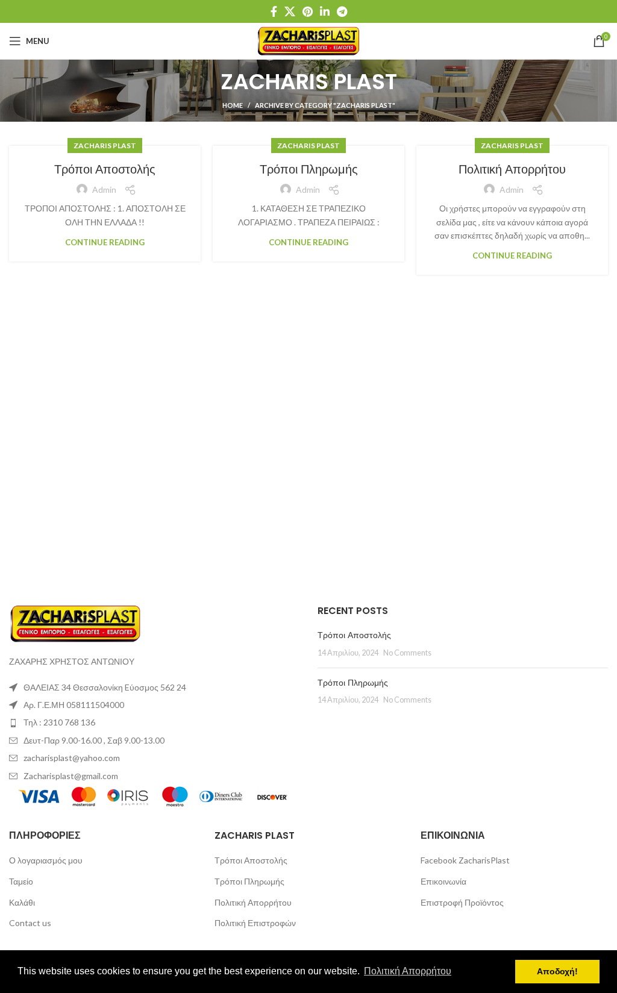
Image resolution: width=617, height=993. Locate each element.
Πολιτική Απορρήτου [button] (407, 971)
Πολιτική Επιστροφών (255, 923)
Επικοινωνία (443, 881)
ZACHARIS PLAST (105, 145)
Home (232, 105)
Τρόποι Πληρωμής (309, 169)
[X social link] (290, 11)
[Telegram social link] (342, 11)
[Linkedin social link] (324, 11)
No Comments (407, 652)
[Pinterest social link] (307, 11)
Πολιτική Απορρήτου (512, 169)
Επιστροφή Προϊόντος (462, 902)
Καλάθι (22, 902)
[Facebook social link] (274, 11)
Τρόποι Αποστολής (104, 169)
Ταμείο (21, 881)
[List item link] (154, 722)
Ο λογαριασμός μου (46, 860)
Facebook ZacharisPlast (465, 860)
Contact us (30, 923)
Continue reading (105, 242)
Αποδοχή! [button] (557, 971)
